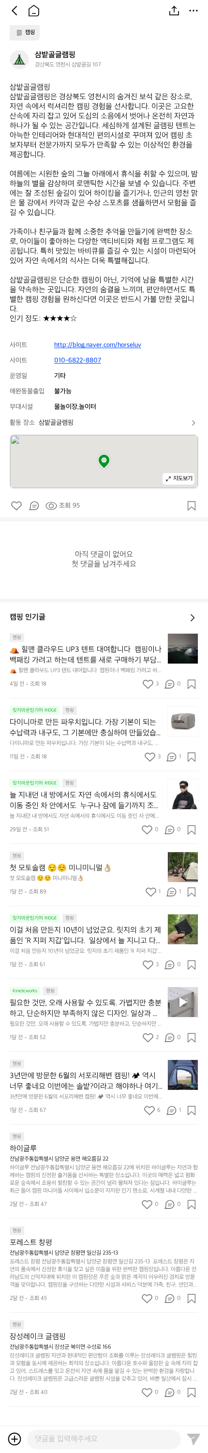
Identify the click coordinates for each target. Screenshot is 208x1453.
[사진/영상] (14, 1439)
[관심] (191, 506)
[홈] (34, 10)
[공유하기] (174, 10)
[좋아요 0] (16, 506)
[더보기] (193, 10)
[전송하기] (193, 1439)
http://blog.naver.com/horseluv (97, 345)
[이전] (14, 10)
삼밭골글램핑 (56, 423)
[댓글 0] (34, 506)
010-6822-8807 (77, 360)
